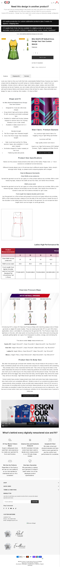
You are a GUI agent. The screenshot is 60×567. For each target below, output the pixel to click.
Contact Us (31, 423)
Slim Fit (3, 38)
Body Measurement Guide (30, 395)
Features (34, 47)
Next (23, 49)
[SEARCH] (51, 3)
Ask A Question (38, 63)
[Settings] (58, 3)
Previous (2, 49)
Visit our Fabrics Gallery (45, 152)
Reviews (26, 76)
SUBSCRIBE (35, 501)
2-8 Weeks (22, 38)
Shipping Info (16, 76)
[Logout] (53, 3)
